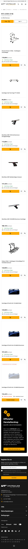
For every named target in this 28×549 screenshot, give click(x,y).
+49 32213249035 (20, 1)
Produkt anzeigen (11, 400)
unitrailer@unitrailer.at (8, 501)
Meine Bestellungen (7, 511)
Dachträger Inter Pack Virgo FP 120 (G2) (11, 93)
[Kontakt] (14, 486)
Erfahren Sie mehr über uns (14, 449)
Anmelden (14, 478)
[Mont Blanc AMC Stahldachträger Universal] (14, 164)
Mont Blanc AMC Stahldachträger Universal (12, 177)
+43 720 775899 (7, 499)
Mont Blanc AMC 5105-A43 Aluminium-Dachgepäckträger (11, 135)
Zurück (4, 9)
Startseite (9, 9)
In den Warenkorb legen (10, 65)
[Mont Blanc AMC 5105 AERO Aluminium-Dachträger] (14, 206)
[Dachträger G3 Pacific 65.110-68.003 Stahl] (14, 290)
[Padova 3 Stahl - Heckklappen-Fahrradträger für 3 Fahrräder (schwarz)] (14, 248)
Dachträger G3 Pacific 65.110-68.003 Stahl (11, 303)
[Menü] (26, 4)
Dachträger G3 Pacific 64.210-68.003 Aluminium (13, 345)
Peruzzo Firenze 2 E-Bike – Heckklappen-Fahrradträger (11, 51)
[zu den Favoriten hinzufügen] (21, 65)
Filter (6, 21)
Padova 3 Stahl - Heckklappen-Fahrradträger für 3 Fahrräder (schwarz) (13, 261)
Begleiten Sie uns (6, 459)
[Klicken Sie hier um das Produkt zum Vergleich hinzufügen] (24, 65)
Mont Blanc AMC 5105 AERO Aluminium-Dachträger (14, 219)
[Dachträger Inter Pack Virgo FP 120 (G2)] (14, 80)
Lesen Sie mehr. (6, 474)
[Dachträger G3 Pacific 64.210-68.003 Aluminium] (14, 332)
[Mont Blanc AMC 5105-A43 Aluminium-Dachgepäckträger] (14, 122)
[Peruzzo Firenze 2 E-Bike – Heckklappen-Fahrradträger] (14, 38)
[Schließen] (25, 1)
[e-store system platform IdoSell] (14, 546)
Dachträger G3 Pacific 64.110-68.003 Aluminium (13, 387)
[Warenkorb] (22, 4)
